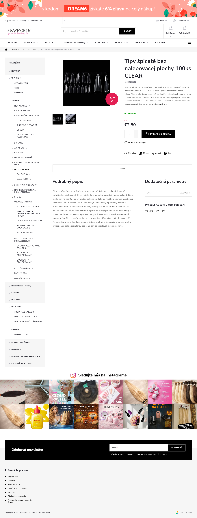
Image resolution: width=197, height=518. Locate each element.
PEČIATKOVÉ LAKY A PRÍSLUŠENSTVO (23, 239)
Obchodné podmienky (17, 496)
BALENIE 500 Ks (24, 179)
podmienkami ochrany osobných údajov (150, 454)
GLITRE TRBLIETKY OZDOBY (29, 220)
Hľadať (127, 31)
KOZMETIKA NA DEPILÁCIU (26, 317)
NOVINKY (15, 71)
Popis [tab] (122, 168)
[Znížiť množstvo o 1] (136, 136)
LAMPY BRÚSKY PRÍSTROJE (26, 115)
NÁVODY (11, 492)
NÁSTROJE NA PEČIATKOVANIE (24, 254)
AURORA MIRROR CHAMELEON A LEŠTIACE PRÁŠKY (28, 213)
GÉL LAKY (18, 152)
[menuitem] (13, 43)
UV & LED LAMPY (24, 120)
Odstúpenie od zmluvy (17, 488)
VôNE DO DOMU (21, 334)
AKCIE (16, 88)
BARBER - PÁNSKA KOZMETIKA (25, 356)
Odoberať (176, 447)
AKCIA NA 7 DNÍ (21, 83)
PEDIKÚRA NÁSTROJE (24, 268)
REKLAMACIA (36, 20)
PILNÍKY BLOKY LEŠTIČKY (25, 185)
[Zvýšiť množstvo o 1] (136, 132)
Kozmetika (18, 92)
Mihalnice (15, 300)
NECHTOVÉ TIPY (21, 169)
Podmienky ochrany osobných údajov (20, 501)
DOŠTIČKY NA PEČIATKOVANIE (24, 261)
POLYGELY (18, 143)
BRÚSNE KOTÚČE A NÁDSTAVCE (25, 135)
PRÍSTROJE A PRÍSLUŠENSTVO (28, 321)
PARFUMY (15, 329)
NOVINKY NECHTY (22, 106)
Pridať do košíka (160, 134)
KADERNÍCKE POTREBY (21, 363)
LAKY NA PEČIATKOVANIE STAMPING (28, 247)
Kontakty (22, 20)
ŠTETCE (17, 197)
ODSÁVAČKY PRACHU (27, 125)
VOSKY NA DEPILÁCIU (24, 312)
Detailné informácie (157, 104)
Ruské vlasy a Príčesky (21, 286)
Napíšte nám (10, 20)
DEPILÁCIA (16, 306)
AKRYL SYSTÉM (21, 148)
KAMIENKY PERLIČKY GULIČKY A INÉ (26, 226)
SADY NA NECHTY (22, 110)
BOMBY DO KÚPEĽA (20, 342)
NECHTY (15, 100)
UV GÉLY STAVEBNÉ (23, 157)
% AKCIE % (16, 78)
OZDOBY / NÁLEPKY (23, 202)
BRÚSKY (20, 130)
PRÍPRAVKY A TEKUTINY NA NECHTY (26, 163)
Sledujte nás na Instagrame (102, 375)
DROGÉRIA (16, 349)
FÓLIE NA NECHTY (25, 232)
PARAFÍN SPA (20, 273)
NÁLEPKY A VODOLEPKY (28, 206)
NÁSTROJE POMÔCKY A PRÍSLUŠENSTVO (25, 191)
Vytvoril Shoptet (185, 512)
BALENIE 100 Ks (24, 174)
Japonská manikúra (22, 278)
